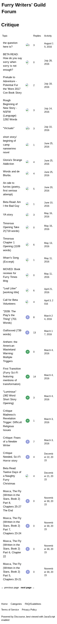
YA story (8, 214)
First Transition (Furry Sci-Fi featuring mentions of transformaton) (12, 376)
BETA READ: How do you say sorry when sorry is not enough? (12, 62)
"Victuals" (8, 128)
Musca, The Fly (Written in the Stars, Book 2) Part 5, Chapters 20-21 (12, 571)
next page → (28, 587)
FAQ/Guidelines (33, 604)
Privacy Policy (29, 609)
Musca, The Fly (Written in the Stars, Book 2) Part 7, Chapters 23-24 (12, 525)
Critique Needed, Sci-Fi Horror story (12, 456)
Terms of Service (10, 609)
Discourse (19, 616)
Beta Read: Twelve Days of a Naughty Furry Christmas (12, 476)
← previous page (10, 587)
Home (4, 604)
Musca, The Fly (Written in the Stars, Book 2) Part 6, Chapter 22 (12, 548)
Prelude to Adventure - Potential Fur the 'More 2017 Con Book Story (12, 85)
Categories (16, 604)
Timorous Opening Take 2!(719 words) (11, 227)
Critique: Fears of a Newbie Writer (12, 441)
